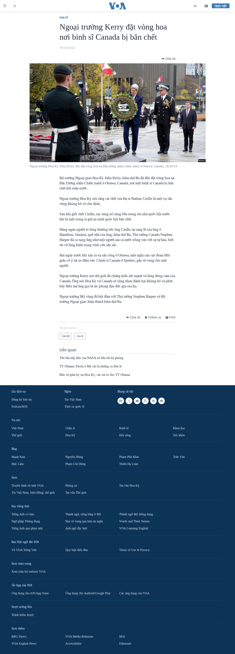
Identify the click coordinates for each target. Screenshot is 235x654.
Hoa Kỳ (64, 17)
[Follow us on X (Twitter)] (129, 401)
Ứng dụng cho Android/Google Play (88, 593)
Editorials (125, 643)
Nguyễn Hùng (74, 457)
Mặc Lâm (18, 464)
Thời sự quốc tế (74, 407)
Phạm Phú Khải (129, 457)
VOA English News (24, 643)
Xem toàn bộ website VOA (29, 571)
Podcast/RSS (20, 407)
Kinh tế (124, 428)
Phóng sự (71, 485)
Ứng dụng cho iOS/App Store (30, 593)
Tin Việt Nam (73, 400)
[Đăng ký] (161, 401)
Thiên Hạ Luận (128, 464)
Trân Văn (179, 457)
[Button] (168, 58)
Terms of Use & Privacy (134, 550)
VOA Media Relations (79, 636)
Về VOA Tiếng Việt (24, 550)
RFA (122, 636)
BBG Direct (19, 636)
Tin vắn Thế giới (75, 492)
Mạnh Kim (18, 457)
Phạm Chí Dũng (75, 464)
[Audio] (195, 6)
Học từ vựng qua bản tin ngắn (84, 521)
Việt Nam (18, 428)
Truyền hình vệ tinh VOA (28, 485)
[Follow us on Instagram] (145, 401)
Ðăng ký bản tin (22, 400)
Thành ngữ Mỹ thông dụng (136, 514)
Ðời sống (125, 435)
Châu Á (70, 428)
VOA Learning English (133, 528)
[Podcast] (153, 401)
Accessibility (73, 643)
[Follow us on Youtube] (137, 401)
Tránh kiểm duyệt (23, 615)
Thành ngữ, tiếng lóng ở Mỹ (83, 514)
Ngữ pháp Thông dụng (26, 521)
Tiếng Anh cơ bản (23, 514)
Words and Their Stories (134, 521)
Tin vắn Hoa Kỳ (129, 485)
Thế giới (17, 435)
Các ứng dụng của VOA (134, 593)
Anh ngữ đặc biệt (76, 528)
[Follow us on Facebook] (121, 401)
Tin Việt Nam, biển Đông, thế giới (33, 492)
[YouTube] (206, 6)
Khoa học (179, 428)
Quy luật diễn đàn (76, 550)
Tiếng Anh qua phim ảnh (27, 528)
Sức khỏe (179, 435)
